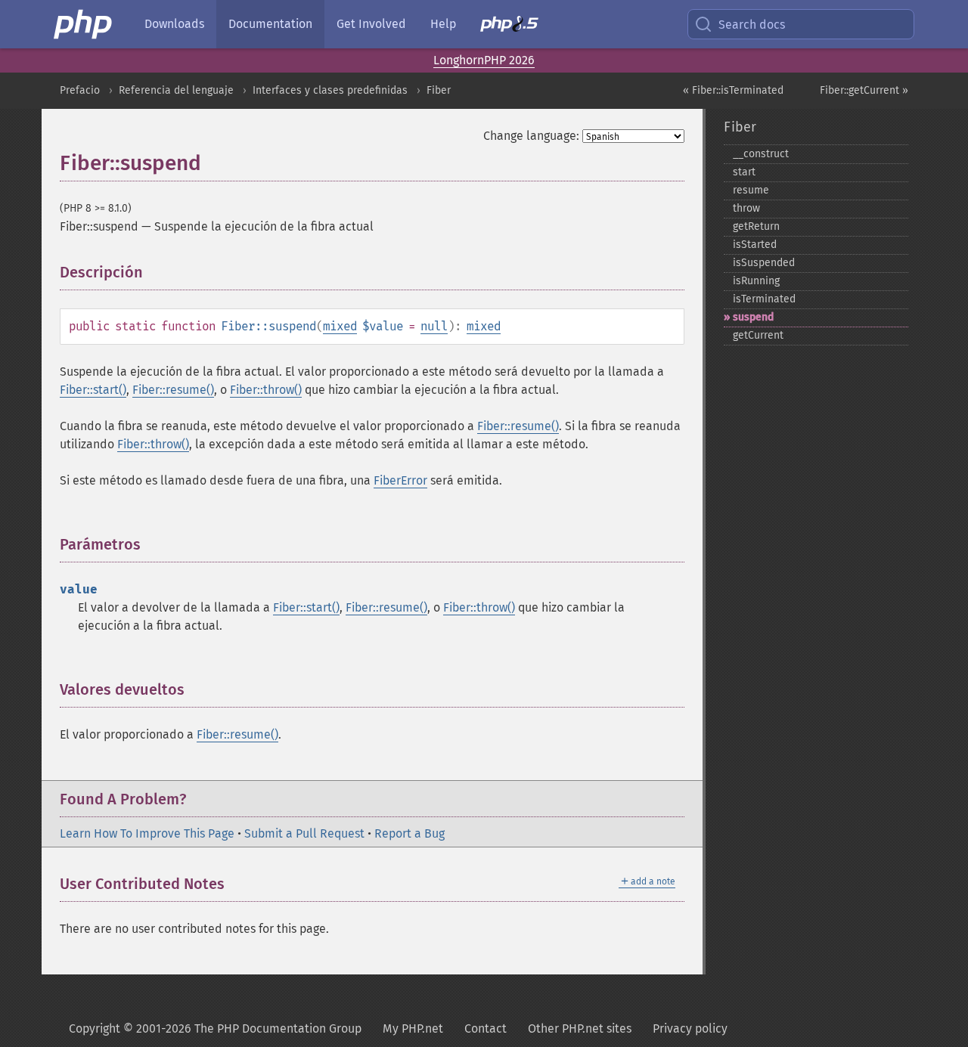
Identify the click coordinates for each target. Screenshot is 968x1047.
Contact (485, 1028)
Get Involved (371, 24)
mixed (340, 326)
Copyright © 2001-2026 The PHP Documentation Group (215, 1028)
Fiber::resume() (173, 390)
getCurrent (758, 335)
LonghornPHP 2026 (484, 60)
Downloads (174, 24)
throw (746, 208)
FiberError (400, 480)
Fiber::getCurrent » (864, 90)
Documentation (270, 24)
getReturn (756, 226)
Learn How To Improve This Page (147, 833)
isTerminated (764, 299)
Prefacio (80, 90)
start (744, 172)
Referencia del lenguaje (176, 90)
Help (443, 24)
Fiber (439, 90)
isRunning (756, 280)
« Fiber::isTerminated (733, 90)
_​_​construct (761, 153)
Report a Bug (409, 833)
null (434, 326)
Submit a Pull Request (304, 833)
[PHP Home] (84, 24)
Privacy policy (690, 1028)
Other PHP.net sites (579, 1028)
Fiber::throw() (266, 390)
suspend (753, 317)
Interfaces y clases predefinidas (330, 90)
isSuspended (764, 262)
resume (751, 190)
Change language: (531, 136)
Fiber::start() (93, 390)
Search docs (751, 24)
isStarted (755, 244)
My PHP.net (413, 1028)
